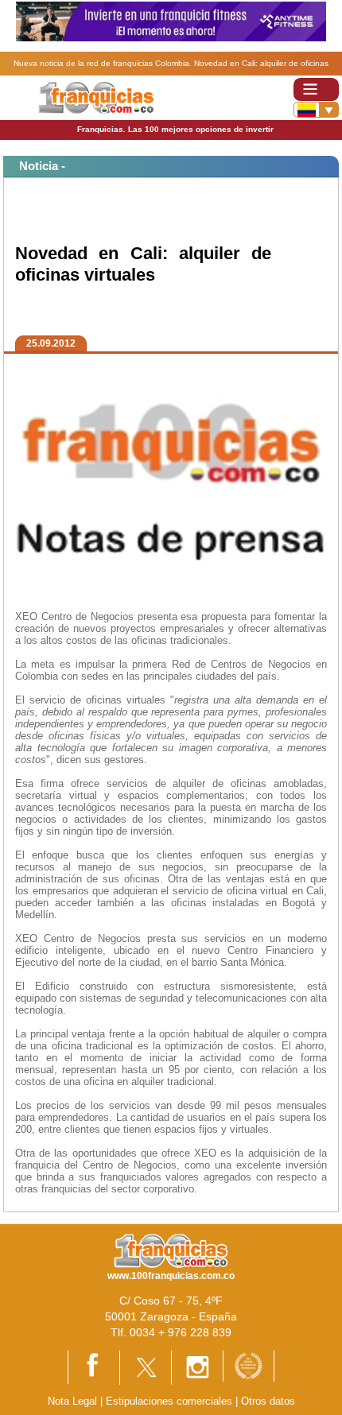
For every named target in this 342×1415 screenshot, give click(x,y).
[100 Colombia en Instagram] (197, 1367)
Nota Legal (72, 1401)
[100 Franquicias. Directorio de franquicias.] (96, 97)
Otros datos (268, 1401)
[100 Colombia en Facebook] (94, 1366)
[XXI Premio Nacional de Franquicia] (248, 1365)
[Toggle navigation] (316, 89)
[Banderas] (316, 110)
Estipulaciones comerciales (170, 1401)
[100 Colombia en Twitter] (145, 1367)
